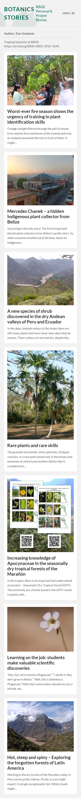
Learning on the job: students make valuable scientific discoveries (36, 663)
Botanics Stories (19, 13)
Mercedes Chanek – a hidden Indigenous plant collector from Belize (38, 217)
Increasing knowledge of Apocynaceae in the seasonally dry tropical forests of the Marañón (37, 566)
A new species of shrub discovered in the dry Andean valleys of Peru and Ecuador (36, 316)
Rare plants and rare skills (32, 445)
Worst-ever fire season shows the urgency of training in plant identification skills (40, 117)
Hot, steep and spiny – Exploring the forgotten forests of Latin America (39, 763)
